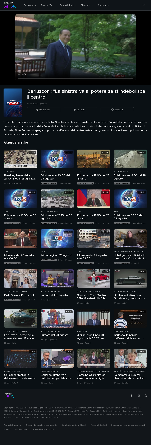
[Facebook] (131, 395)
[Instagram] (138, 395)
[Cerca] (144, 5)
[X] (146, 395)
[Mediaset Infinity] (10, 5)
